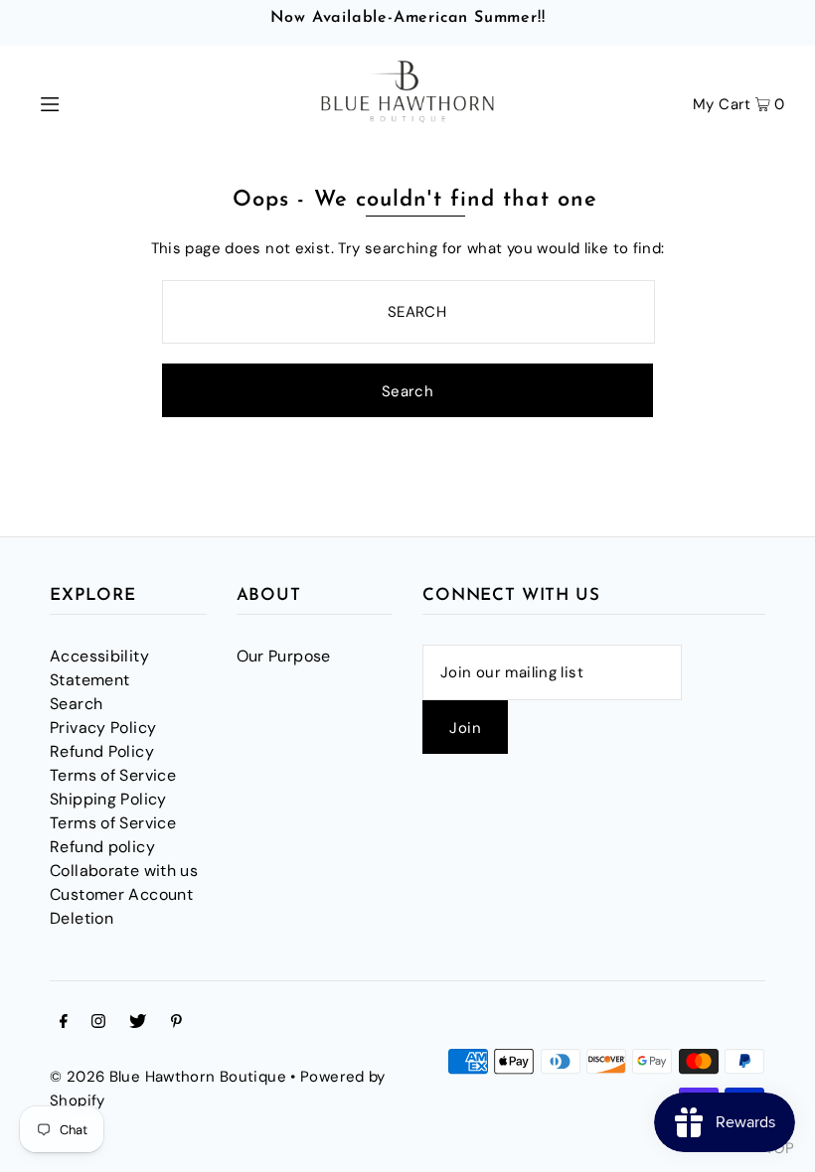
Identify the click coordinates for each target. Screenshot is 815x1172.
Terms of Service (113, 775)
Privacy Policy (103, 727)
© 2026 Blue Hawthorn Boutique (168, 1077)
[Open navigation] (92, 102)
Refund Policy (102, 751)
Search (76, 703)
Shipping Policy (108, 799)
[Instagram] (98, 1023)
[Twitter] (137, 1023)
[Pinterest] (176, 1023)
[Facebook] (64, 1023)
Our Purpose (284, 656)
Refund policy (102, 846)
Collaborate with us (124, 870)
